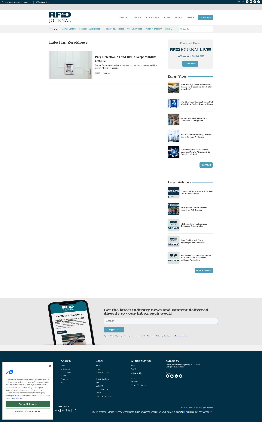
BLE (97, 376)
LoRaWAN (99, 386)
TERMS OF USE (192, 412)
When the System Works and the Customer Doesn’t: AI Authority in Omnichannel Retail (195, 152)
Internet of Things (102, 372)
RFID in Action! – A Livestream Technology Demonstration (194, 225)
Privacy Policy (16, 398)
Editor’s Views (66, 372)
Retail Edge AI (171, 29)
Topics (136, 18)
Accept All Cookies (28, 404)
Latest (122, 18)
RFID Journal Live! (42, 2)
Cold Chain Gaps (134, 29)
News (97, 73)
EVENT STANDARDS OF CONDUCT (148, 412)
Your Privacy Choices (171, 412)
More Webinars (203, 270)
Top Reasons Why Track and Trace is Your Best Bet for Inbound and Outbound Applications (196, 257)
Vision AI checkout (153, 29)
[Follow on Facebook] (247, 1)
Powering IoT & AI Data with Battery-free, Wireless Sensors (197, 192)
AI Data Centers (69, 29)
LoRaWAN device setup (113, 29)
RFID (98, 365)
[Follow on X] (254, 1)
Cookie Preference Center (27, 411)
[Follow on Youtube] (258, 1)
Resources (151, 18)
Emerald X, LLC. (193, 408)
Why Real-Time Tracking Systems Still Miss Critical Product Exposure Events (197, 103)
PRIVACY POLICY (205, 412)
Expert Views (65, 369)
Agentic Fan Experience (89, 29)
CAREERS (102, 412)
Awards (178, 18)
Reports (99, 393)
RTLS (98, 369)
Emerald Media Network (11, 2)
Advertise (27, 2)
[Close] (50, 366)
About (133, 378)
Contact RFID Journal (138, 385)
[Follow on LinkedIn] (251, 1)
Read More (206, 165)
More (189, 18)
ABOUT (95, 412)
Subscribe (205, 17)
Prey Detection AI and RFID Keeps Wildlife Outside (125, 58)
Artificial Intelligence (103, 379)
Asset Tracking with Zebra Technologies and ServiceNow (193, 241)
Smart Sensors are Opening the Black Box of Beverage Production (196, 135)
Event (167, 18)
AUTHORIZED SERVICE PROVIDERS (121, 412)
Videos (63, 376)
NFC (97, 383)
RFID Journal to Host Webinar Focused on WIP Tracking (194, 208)
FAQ (62, 383)
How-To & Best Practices (104, 396)
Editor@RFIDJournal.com (175, 367)
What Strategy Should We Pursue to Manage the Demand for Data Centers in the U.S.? (196, 86)
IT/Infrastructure (102, 389)
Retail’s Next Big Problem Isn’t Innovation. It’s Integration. (194, 119)
